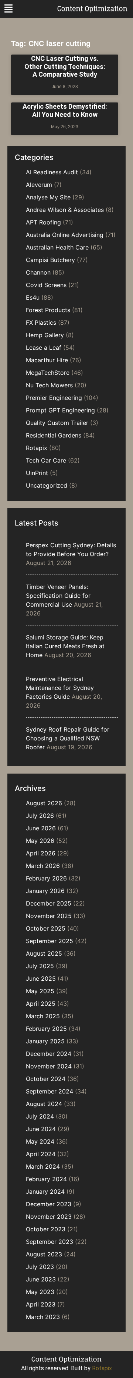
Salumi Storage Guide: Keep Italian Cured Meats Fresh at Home (65, 646)
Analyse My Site (48, 197)
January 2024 (45, 1191)
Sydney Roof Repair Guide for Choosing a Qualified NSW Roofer (67, 738)
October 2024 (45, 1078)
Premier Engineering (54, 397)
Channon (38, 272)
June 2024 (41, 1129)
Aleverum (39, 184)
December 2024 (48, 1053)
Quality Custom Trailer (57, 422)
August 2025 (44, 953)
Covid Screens (46, 285)
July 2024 (40, 1116)
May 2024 (40, 1141)
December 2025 (48, 903)
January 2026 (45, 890)
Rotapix (36, 447)
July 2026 (40, 815)
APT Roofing (43, 222)
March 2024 (43, 1166)
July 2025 (40, 966)
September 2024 (49, 1091)
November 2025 (49, 916)
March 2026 (43, 865)
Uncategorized (46, 485)
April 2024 (40, 1154)
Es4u (33, 297)
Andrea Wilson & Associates (65, 209)
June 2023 (41, 1279)
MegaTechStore (47, 372)
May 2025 (40, 991)
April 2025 (40, 1003)
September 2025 (49, 941)
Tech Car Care (46, 460)
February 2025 (46, 1028)
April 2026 (40, 853)
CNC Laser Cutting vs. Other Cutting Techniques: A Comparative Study (64, 66)
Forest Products (48, 310)
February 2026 (46, 878)
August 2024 (44, 1103)
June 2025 (41, 978)
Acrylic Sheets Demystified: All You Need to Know (65, 110)
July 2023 (40, 1266)
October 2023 (45, 1229)
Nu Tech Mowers (49, 385)
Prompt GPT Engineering (60, 410)
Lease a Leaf (43, 347)
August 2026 (44, 803)
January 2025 (45, 1041)
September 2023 (49, 1241)
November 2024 (49, 1066)
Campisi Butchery (50, 260)
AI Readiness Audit (52, 172)
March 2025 (43, 1016)
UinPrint (37, 473)
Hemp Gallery (45, 335)
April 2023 (40, 1304)
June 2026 (41, 828)
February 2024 (46, 1179)
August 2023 (44, 1254)
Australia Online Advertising (64, 234)
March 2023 (43, 1317)
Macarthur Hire (47, 360)
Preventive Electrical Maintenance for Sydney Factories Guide (60, 687)
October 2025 (45, 928)
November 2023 (49, 1216)
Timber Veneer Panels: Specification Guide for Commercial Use (58, 595)
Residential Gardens (53, 435)
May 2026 (40, 840)
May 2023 (40, 1291)
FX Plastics (41, 322)
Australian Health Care (57, 247)
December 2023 (48, 1204)
